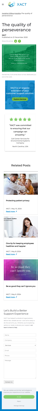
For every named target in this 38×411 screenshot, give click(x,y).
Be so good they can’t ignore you (21, 286)
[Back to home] (19, 4)
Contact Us (8, 382)
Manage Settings (19, 405)
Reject (19, 401)
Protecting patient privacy (17, 200)
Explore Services (20, 99)
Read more (10, 211)
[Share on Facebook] (19, 41)
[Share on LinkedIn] (15, 41)
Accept (19, 397)
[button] (3, 4)
